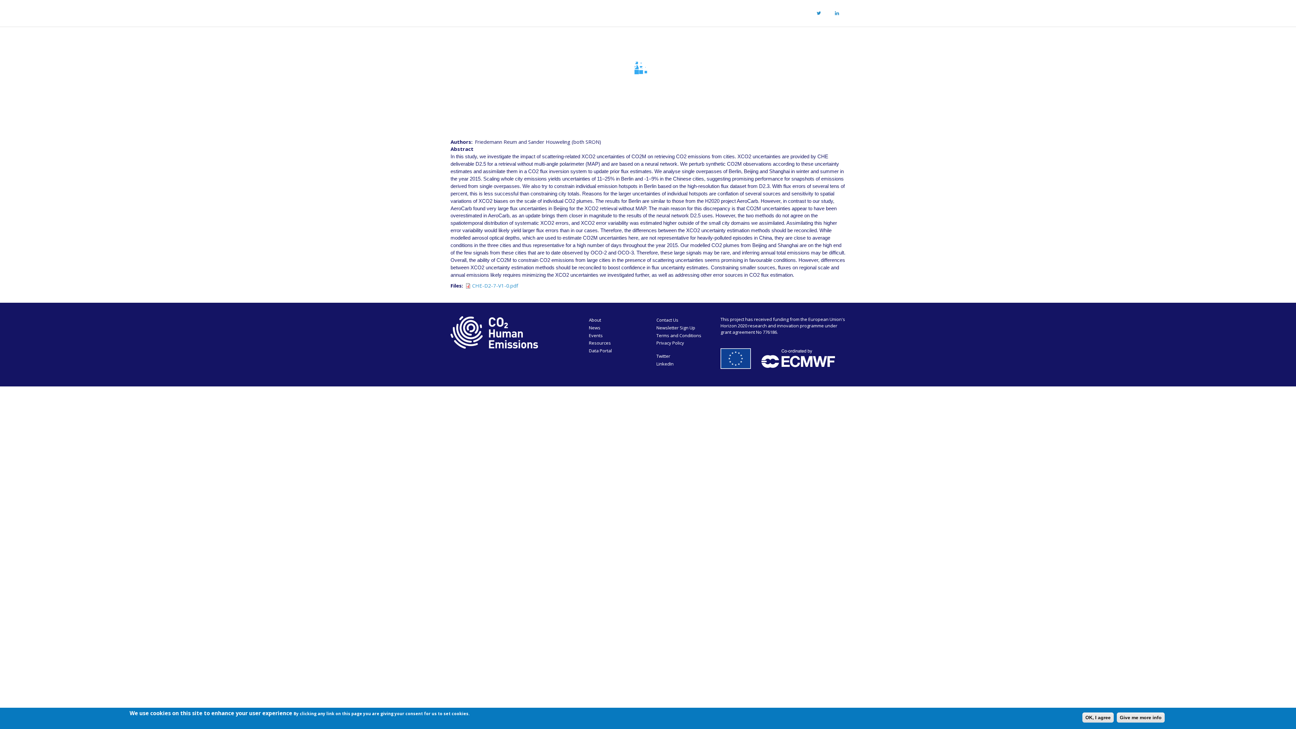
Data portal (705, 12)
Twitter (663, 356)
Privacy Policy (670, 343)
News (600, 12)
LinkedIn (665, 364)
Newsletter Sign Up (675, 328)
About (567, 12)
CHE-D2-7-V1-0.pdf (495, 285)
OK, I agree (1098, 717)
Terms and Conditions (678, 335)
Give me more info (1141, 717)
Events (629, 12)
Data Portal (600, 351)
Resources (664, 12)
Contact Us (667, 320)
